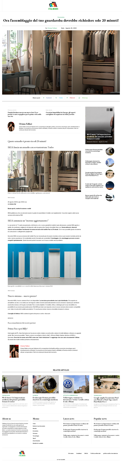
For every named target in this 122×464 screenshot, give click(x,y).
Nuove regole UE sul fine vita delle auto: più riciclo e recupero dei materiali (93, 197)
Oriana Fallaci (52, 28)
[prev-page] (108, 109)
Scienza (35, 395)
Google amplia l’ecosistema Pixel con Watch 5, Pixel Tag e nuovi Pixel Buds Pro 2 (93, 174)
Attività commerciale (70, 395)
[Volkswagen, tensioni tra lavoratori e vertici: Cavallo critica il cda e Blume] (110, 162)
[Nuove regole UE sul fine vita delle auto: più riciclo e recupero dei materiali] (110, 197)
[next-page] (111, 109)
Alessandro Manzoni (92, 141)
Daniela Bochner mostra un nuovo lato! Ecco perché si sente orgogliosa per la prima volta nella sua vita (24, 114)
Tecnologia (6, 395)
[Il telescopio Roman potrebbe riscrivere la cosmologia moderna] (110, 151)
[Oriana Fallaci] (12, 126)
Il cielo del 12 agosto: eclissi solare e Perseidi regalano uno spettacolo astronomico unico (94, 185)
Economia (61, 17)
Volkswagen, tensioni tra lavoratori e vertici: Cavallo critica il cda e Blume (93, 162)
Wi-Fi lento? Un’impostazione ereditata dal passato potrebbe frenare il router (99, 136)
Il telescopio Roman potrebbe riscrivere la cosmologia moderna (94, 151)
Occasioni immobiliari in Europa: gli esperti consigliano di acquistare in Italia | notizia (60, 113)
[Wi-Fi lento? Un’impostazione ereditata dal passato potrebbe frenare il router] (99, 125)
